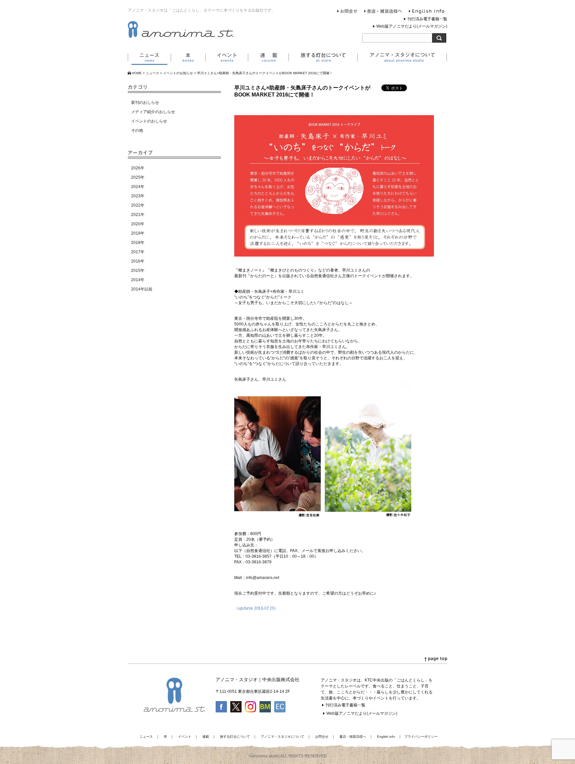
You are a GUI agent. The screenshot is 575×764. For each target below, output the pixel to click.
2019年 (137, 233)
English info (426, 12)
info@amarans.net (262, 577)
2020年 (137, 224)
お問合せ (347, 12)
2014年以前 (141, 289)
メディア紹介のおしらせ (153, 111)
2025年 (137, 177)
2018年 (137, 242)
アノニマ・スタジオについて (402, 58)
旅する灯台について (322, 58)
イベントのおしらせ (149, 121)
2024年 (137, 186)
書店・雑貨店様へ (383, 12)
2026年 (137, 168)
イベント (226, 58)
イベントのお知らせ (178, 73)
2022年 (137, 205)
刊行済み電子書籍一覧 (427, 19)
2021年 (137, 214)
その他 (137, 130)
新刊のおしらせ (145, 102)
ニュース (149, 58)
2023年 (137, 196)
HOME (137, 73)
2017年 (137, 252)
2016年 (137, 261)
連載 (268, 58)
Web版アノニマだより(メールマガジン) (411, 26)
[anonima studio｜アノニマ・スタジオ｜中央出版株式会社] (180, 36)
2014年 (137, 280)
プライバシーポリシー (421, 736)
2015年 (137, 270)
